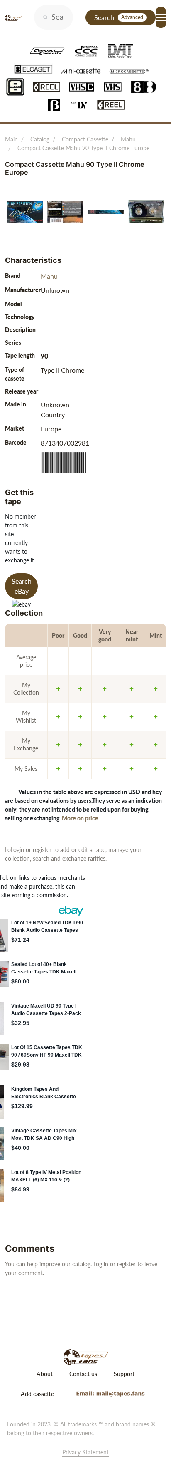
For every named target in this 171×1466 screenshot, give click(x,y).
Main (11, 139)
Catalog (39, 139)
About (45, 1373)
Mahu (128, 139)
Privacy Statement (85, 1452)
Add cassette (37, 1393)
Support (124, 1373)
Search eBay (22, 586)
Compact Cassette (85, 139)
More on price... (82, 818)
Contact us (83, 1373)
